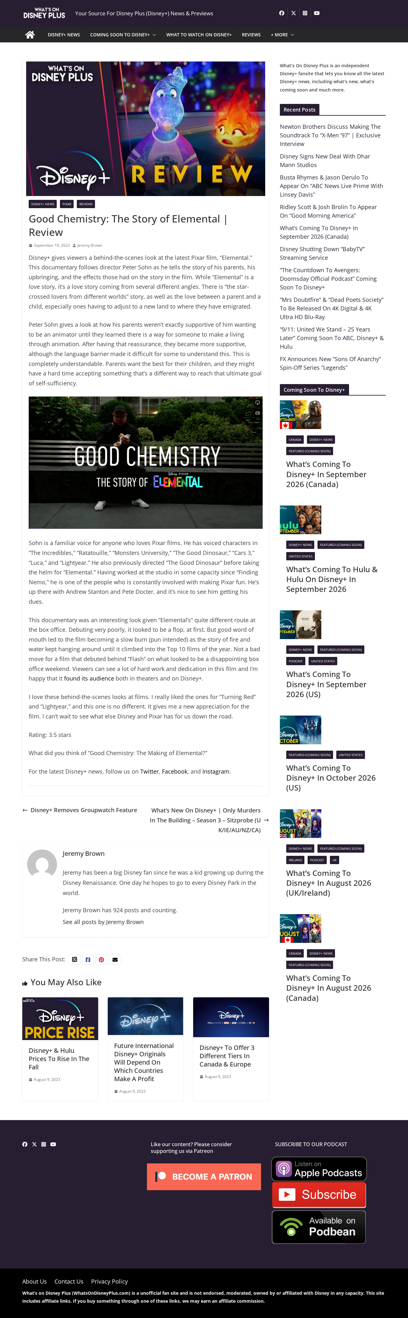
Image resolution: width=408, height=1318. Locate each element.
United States (300, 556)
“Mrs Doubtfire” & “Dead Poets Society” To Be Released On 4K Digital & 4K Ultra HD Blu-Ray (331, 308)
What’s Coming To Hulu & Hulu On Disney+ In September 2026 (332, 579)
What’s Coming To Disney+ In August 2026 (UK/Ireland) (328, 883)
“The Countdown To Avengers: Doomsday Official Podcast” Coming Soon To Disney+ (328, 278)
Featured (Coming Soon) (310, 451)
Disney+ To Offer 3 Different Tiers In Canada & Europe (227, 1055)
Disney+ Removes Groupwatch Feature (84, 810)
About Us (34, 1281)
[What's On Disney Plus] (30, 35)
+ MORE (279, 35)
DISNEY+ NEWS (64, 35)
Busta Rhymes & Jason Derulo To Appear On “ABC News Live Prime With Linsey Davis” (331, 185)
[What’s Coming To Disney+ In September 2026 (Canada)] (300, 405)
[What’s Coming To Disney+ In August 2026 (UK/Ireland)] (300, 814)
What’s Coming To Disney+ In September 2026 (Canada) (326, 474)
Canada (295, 439)
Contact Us (69, 1281)
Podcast (296, 661)
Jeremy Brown (89, 245)
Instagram (215, 771)
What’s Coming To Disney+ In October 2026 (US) (331, 777)
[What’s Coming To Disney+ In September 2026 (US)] (300, 615)
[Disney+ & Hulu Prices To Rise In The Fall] (60, 1002)
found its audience (89, 678)
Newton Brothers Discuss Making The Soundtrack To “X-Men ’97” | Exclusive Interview (330, 135)
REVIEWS (251, 35)
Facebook (174, 771)
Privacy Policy (109, 1281)
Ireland (295, 860)
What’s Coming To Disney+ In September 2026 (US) (326, 684)
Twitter (149, 771)
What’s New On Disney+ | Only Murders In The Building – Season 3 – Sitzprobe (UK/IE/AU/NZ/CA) (205, 820)
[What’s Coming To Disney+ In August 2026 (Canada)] (300, 919)
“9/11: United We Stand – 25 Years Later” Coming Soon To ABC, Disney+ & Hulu (332, 337)
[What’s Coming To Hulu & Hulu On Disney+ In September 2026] (300, 510)
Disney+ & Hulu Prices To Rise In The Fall (59, 1058)
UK (334, 860)
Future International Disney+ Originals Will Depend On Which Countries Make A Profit (144, 1062)
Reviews (85, 204)
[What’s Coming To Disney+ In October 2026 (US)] (300, 720)
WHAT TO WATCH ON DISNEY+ (199, 35)
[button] (153, 34)
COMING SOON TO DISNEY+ (120, 35)
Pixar (66, 204)
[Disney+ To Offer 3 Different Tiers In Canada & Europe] (231, 1002)
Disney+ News (42, 204)
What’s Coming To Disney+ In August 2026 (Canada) (328, 987)
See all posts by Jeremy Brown (103, 922)
